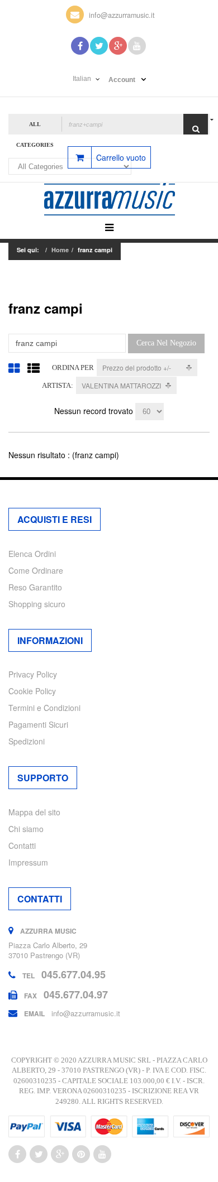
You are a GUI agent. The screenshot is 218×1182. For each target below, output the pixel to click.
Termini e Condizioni (44, 707)
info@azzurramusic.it (122, 15)
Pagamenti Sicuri (38, 724)
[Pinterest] (81, 1154)
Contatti (22, 845)
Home (60, 250)
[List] (33, 367)
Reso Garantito (35, 587)
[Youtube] (137, 46)
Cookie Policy (32, 690)
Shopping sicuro (36, 603)
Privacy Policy (32, 674)
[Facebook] (80, 46)
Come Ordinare (35, 570)
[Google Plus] (118, 46)
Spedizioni (26, 741)
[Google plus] (60, 1154)
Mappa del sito (34, 812)
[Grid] (14, 367)
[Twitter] (99, 46)
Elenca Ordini (32, 553)
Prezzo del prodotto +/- (136, 367)
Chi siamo (26, 828)
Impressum (28, 862)
